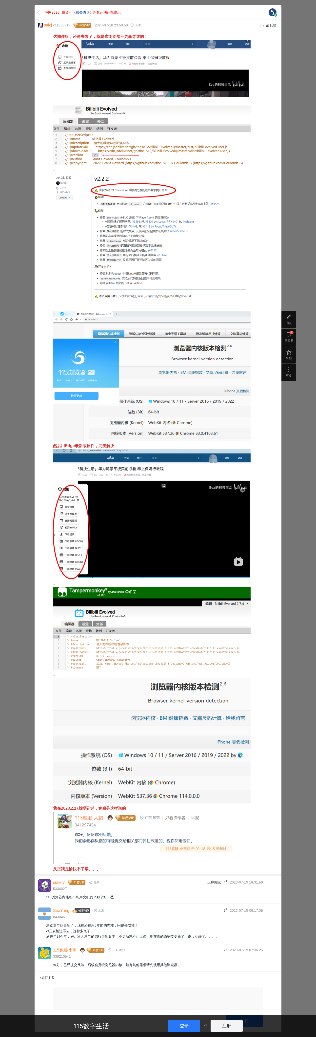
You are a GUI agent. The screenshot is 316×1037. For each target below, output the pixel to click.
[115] (272, 12)
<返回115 (47, 978)
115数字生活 (91, 1026)
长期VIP (83, 910)
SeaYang (61, 910)
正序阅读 (214, 882)
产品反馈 (269, 25)
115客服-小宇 (64, 950)
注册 (226, 1025)
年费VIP (84, 25)
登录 (184, 1025)
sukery (59, 882)
